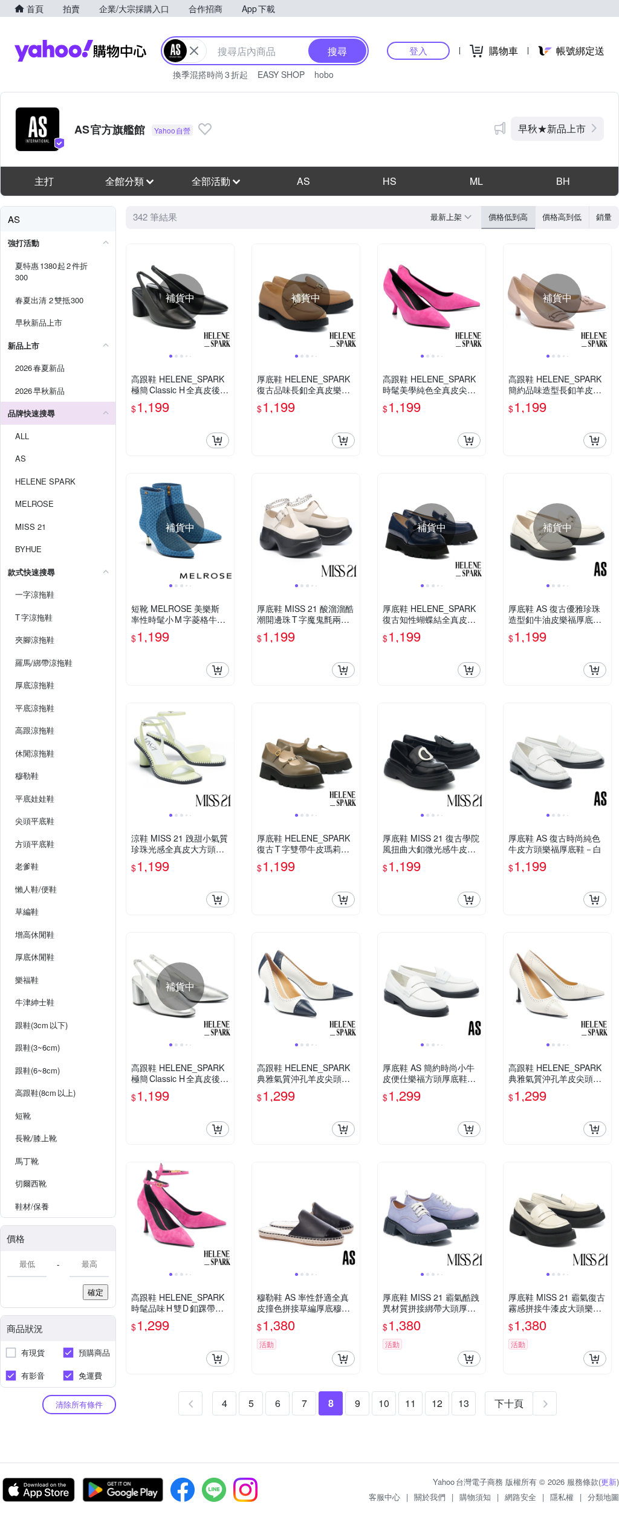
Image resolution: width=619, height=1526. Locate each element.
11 (410, 1403)
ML (476, 181)
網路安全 (520, 1496)
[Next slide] (226, 298)
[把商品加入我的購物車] (217, 440)
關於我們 (430, 1496)
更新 (609, 1481)
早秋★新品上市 (552, 128)
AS (303, 181)
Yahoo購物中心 (80, 50)
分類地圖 (603, 1496)
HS (390, 181)
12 (437, 1403)
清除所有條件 (79, 1404)
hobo (324, 74)
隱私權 (562, 1496)
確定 (95, 1292)
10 (383, 1403)
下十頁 (508, 1403)
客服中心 (384, 1496)
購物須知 (475, 1496)
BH (563, 181)
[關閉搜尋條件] (194, 50)
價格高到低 (562, 216)
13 (463, 1403)
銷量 (604, 216)
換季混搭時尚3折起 (210, 74)
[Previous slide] (134, 298)
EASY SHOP (281, 74)
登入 (418, 50)
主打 (44, 181)
